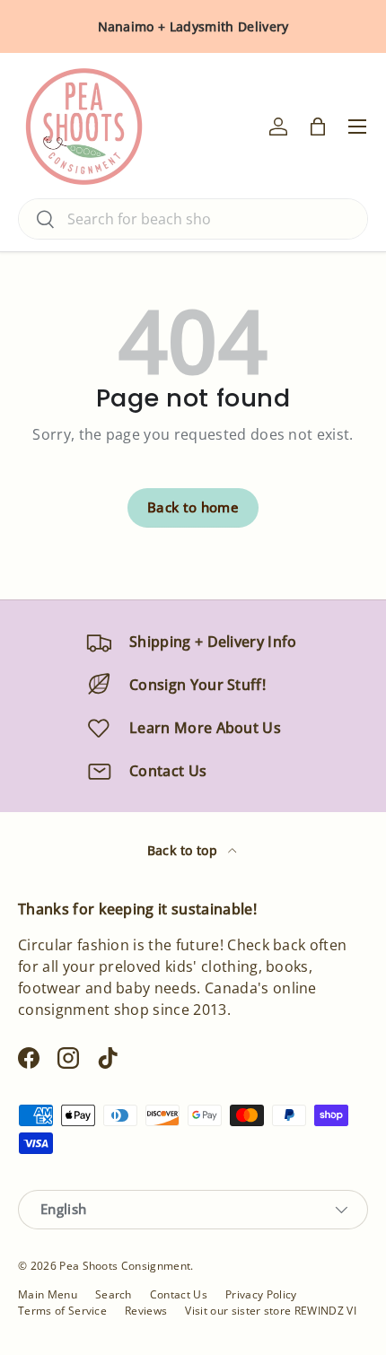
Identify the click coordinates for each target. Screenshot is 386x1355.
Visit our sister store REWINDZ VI (270, 1310)
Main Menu (47, 1294)
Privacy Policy (260, 1294)
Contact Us (178, 1294)
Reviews (146, 1310)
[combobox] (193, 219)
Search (113, 1294)
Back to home (193, 507)
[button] (318, 126)
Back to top (184, 850)
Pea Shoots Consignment (124, 1265)
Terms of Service (62, 1310)
